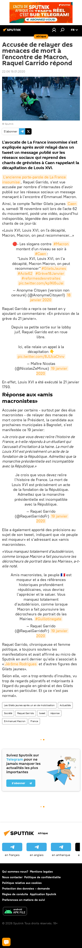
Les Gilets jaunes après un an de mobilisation (29, 705)
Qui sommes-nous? (15, 871)
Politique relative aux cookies (22, 883)
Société (8, 713)
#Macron (61, 243)
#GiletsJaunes (54, 268)
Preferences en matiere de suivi (23, 900)
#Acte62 (25, 273)
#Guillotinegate (48, 618)
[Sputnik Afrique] (12, 31)
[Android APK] (15, 911)
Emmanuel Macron (14, 721)
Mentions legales (41, 871)
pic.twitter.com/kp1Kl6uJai (41, 283)
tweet (42, 713)
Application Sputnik (43, 894)
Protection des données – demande (26, 888)
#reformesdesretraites (41, 278)
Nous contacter (12, 877)
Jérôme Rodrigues (21, 663)
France (34, 721)
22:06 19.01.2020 (13, 71)
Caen (72, 203)
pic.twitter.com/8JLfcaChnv (41, 356)
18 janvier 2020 (51, 297)
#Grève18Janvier (50, 273)
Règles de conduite (15, 894)
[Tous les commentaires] (6, 942)
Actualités (65, 705)
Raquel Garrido (25, 713)
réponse (55, 713)
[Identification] (54, 30)
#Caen (40, 253)
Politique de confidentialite (42, 877)
